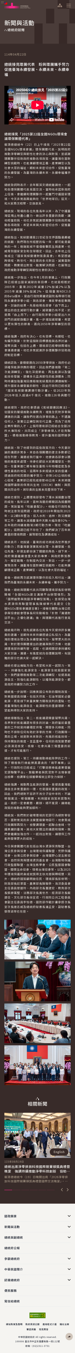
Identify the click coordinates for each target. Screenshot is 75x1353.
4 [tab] (34, 1190)
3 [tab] (25, 1190)
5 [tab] (42, 1190)
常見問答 (43, 1329)
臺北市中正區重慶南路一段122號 (42, 1341)
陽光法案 (64, 1324)
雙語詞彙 (31, 1329)
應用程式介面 (50, 1324)
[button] (69, 1336)
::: (2, 2)
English (59, 1152)
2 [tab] (17, 1190)
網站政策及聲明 (14, 1324)
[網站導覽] (60, 5)
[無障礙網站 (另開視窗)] (37, 1315)
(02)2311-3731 (41, 1345)
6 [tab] (51, 1190)
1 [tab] (8, 1190)
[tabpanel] (37, 1148)
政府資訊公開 (32, 1324)
